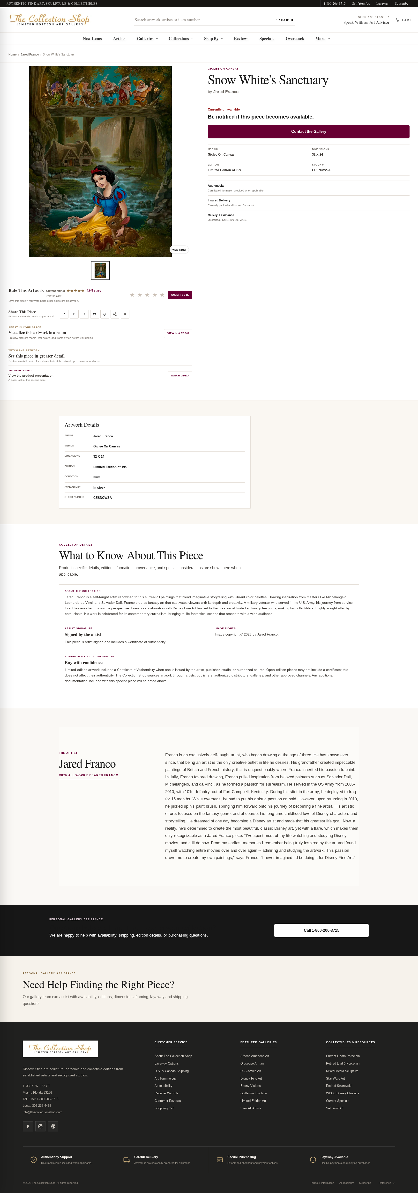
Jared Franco (30, 54)
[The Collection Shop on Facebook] (28, 1126)
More (320, 38)
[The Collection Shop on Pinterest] (53, 1126)
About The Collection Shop (173, 1056)
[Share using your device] (115, 314)
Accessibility (163, 1086)
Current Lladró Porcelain (343, 1056)
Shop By (211, 38)
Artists (119, 38)
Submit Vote (180, 295)
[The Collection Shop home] (50, 20)
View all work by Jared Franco (88, 775)
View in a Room (178, 333)
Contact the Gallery (308, 131)
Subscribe (401, 3)
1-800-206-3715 (335, 3)
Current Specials (337, 1101)
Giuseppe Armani (252, 1063)
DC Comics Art (250, 1071)
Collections (179, 38)
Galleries (145, 38)
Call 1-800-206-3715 (321, 930)
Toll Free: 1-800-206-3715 (40, 1099)
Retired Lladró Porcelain (342, 1063)
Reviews (241, 38)
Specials (267, 38)
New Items (92, 38)
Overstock (295, 38)
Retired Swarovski (338, 1086)
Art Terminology (166, 1078)
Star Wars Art (335, 1078)
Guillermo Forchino (253, 1093)
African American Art (254, 1056)
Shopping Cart (164, 1108)
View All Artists (250, 1108)
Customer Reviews (168, 1101)
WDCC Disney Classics (342, 1093)
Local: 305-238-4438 (37, 1105)
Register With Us (166, 1093)
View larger (179, 249)
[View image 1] (100, 270)
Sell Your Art (361, 3)
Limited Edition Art (253, 1101)
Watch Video (180, 375)
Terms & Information (322, 1182)
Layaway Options (167, 1063)
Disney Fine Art (251, 1078)
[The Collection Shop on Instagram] (40, 1126)
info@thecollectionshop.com (42, 1112)
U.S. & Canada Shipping (172, 1071)
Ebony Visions (250, 1086)
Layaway (382, 3)
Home (12, 54)
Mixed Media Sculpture (342, 1071)
